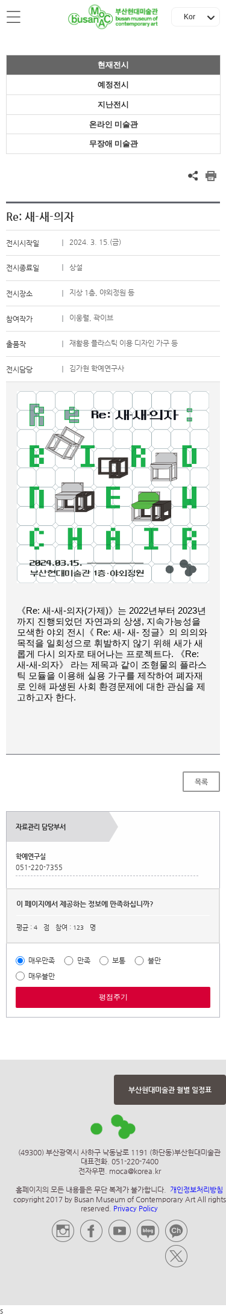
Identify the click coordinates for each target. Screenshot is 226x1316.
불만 (154, 960)
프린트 (211, 176)
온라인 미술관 (113, 124)
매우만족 (41, 960)
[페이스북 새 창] (91, 1239)
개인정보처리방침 (196, 1189)
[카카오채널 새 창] (176, 1239)
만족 (83, 960)
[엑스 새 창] (176, 1265)
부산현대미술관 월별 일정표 (170, 1090)
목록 (201, 781)
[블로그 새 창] (148, 1239)
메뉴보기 (14, 17)
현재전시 (113, 64)
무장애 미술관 (113, 143)
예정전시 (113, 84)
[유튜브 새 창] (119, 1239)
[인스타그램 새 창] (63, 1239)
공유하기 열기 (193, 176)
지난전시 (113, 104)
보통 (118, 960)
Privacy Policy (135, 1208)
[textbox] (113, 547)
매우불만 (41, 976)
